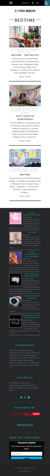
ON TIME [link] (32, 232)
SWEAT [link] (28, 52)
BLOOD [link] (34, 108)
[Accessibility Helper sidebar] (47, 3)
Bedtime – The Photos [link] (25, 55)
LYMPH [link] (21, 52)
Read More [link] (25, 76)
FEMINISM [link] (16, 111)
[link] (37, 2)
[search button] (32, 3)
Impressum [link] (25, 424)
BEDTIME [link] (34, 50)
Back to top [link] (24, 471)
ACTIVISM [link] (15, 108)
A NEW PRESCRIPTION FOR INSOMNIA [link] (32, 254)
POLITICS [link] (24, 113)
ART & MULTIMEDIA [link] (20, 50)
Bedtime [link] (25, 174)
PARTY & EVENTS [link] (30, 111)
